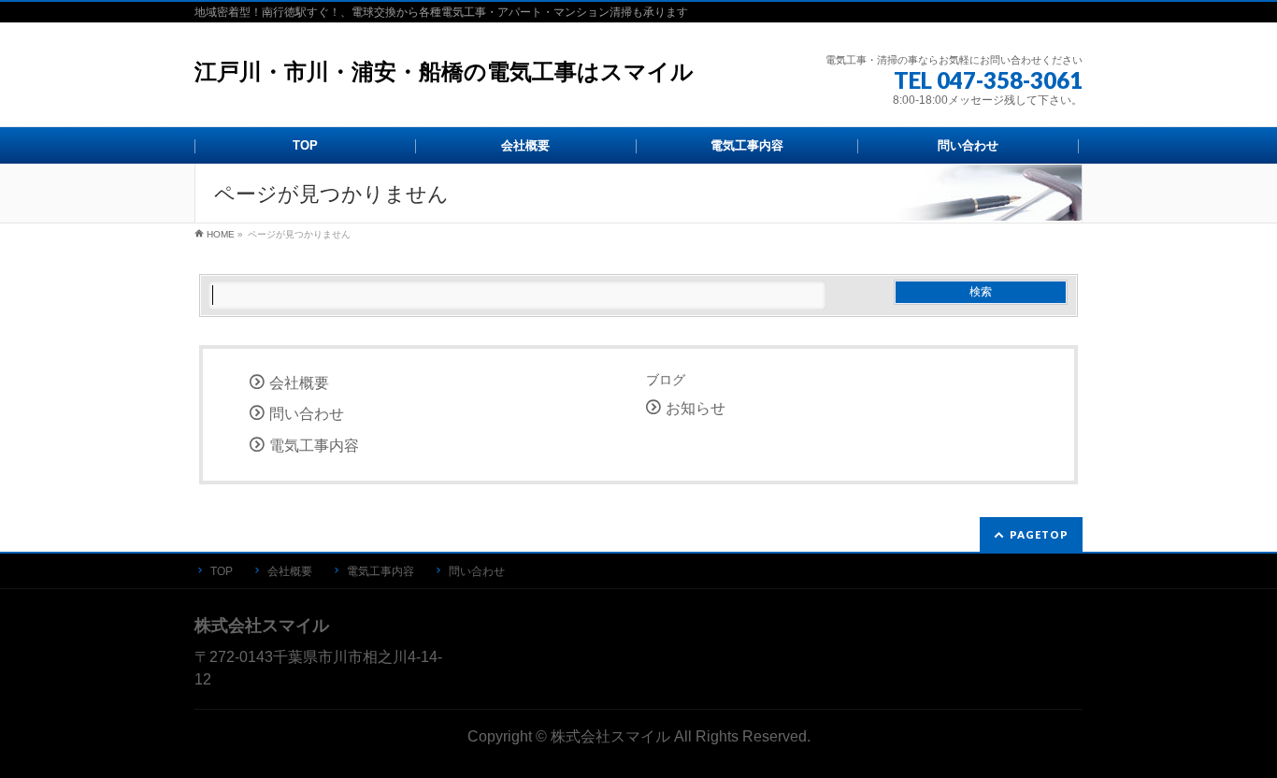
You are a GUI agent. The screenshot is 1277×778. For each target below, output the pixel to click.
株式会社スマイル (610, 736)
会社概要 (299, 383)
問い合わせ (306, 414)
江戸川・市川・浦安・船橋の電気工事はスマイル (444, 71)
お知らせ (695, 408)
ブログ (665, 379)
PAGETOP (1039, 534)
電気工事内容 (314, 446)
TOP (221, 571)
